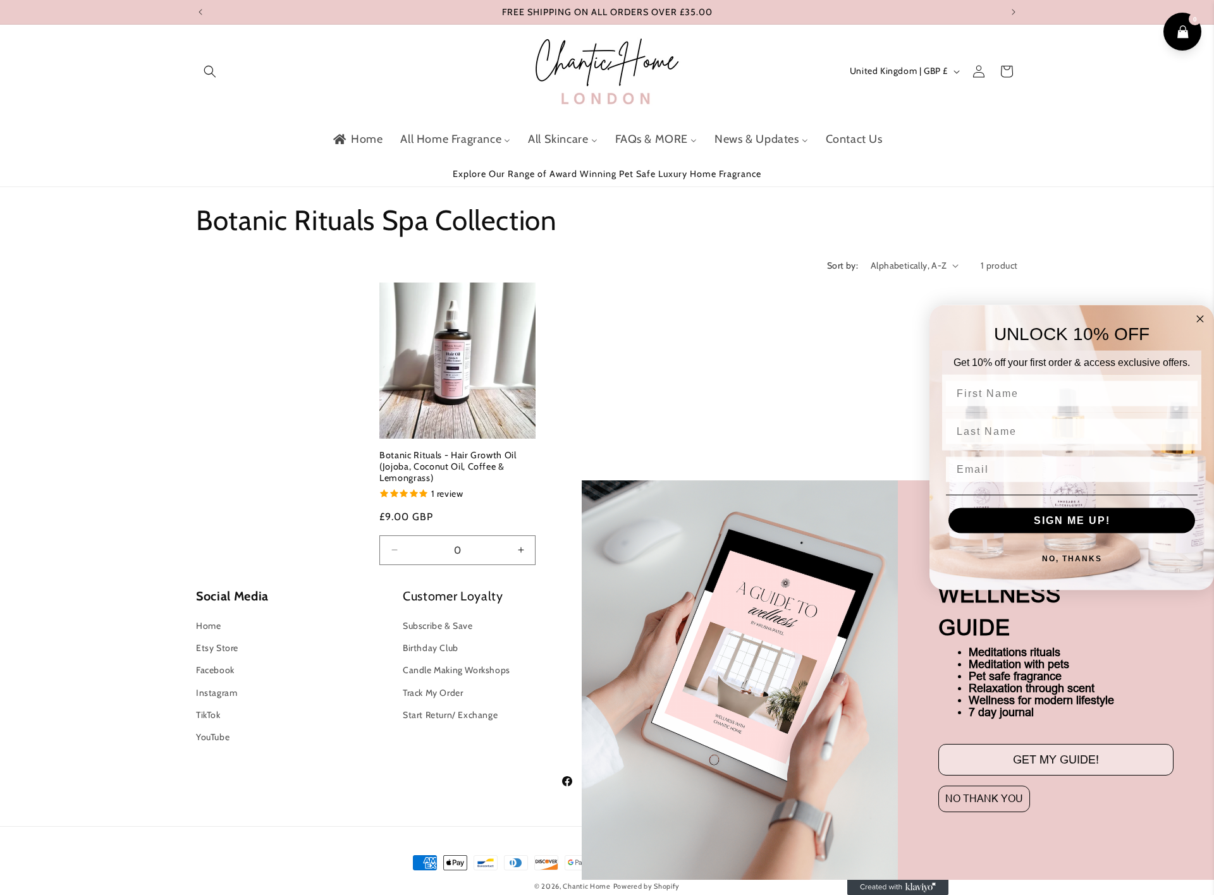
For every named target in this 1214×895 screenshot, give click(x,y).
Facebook (215, 670)
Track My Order (433, 692)
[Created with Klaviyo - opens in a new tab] (897, 887)
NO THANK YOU (984, 798)
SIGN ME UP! (1072, 519)
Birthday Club (430, 648)
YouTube (213, 737)
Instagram (216, 692)
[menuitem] (356, 139)
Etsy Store (217, 648)
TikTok (208, 715)
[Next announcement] (1013, 12)
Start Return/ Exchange (450, 715)
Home (208, 625)
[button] (210, 71)
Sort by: (842, 265)
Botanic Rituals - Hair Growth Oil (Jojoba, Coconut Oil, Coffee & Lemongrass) (448, 466)
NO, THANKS (1072, 558)
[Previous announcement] (200, 12)
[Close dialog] (1200, 319)
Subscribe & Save (438, 625)
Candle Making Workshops (456, 670)
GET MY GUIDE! (1056, 759)
